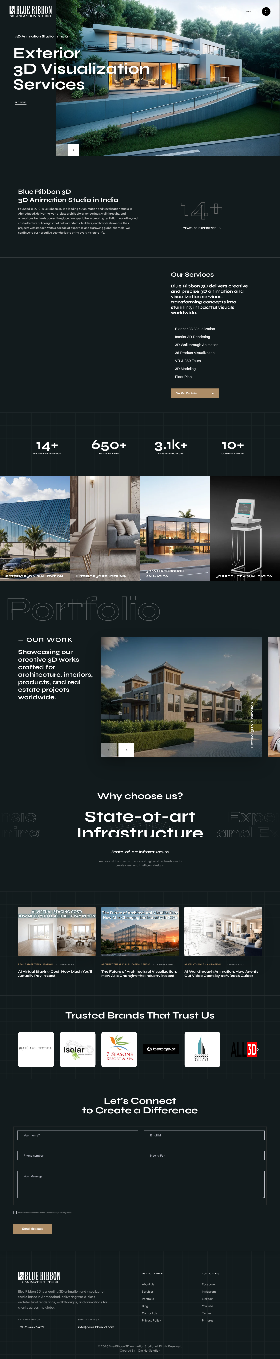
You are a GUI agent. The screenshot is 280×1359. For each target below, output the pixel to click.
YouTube (207, 1306)
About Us (148, 1284)
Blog (145, 1306)
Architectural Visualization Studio (125, 964)
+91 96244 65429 (31, 1327)
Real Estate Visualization (35, 964)
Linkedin (208, 1299)
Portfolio (148, 1299)
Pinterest (208, 1320)
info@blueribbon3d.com (96, 1327)
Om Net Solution (149, 1350)
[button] (22, 1049)
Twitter (206, 1313)
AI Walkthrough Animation (202, 964)
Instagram (209, 1291)
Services (148, 1291)
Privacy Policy (151, 1320)
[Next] (73, 150)
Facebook (208, 1284)
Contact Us (149, 1313)
